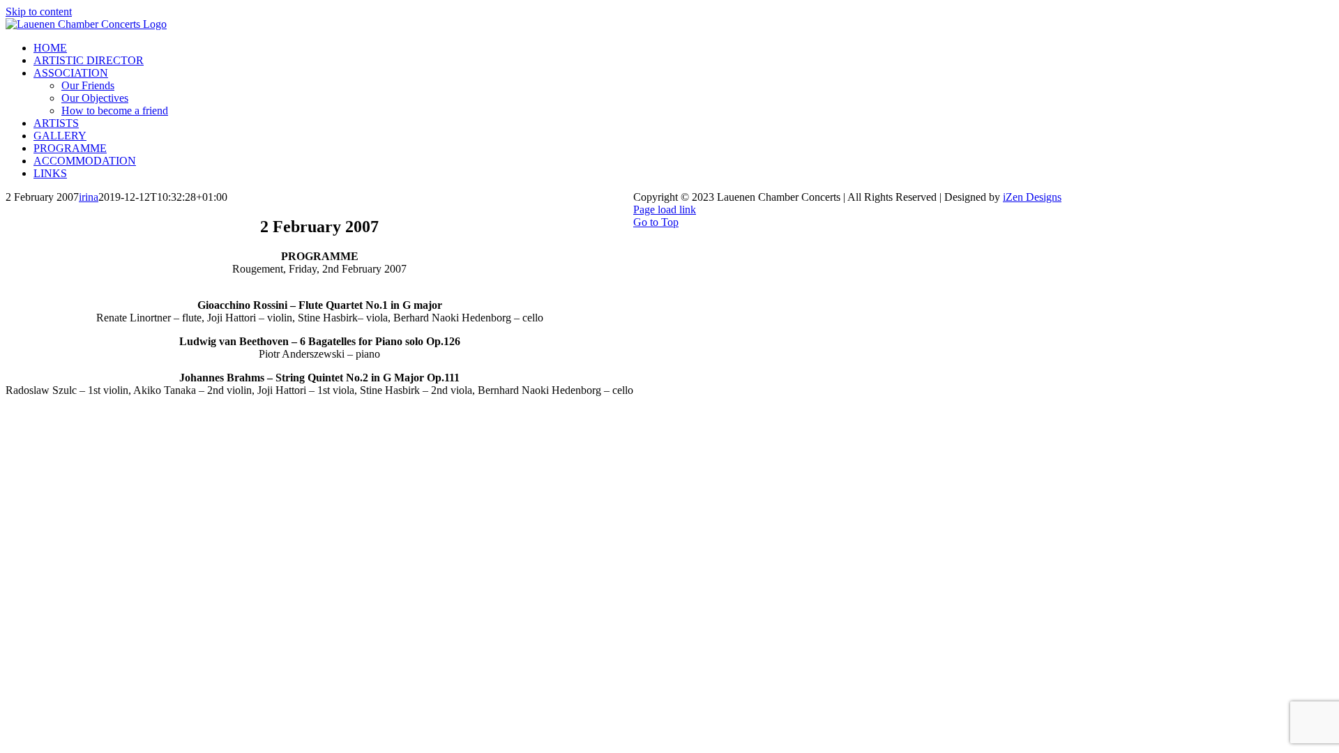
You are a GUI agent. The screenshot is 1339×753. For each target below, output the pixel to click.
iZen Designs (1032, 197)
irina (88, 197)
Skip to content (39, 11)
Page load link (664, 209)
